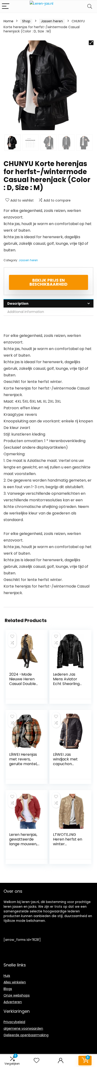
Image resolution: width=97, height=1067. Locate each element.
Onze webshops (17, 995)
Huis (7, 975)
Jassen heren (52, 21)
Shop (26, 21)
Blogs (8, 988)
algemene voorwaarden (23, 1028)
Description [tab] (17, 303)
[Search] (89, 6)
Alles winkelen (15, 982)
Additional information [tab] (25, 311)
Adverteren (13, 1002)
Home (8, 21)
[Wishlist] (36, 1060)
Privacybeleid (14, 1022)
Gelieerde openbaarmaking (26, 1035)
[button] (91, 42)
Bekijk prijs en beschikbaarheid (48, 282)
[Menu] (5, 6)
